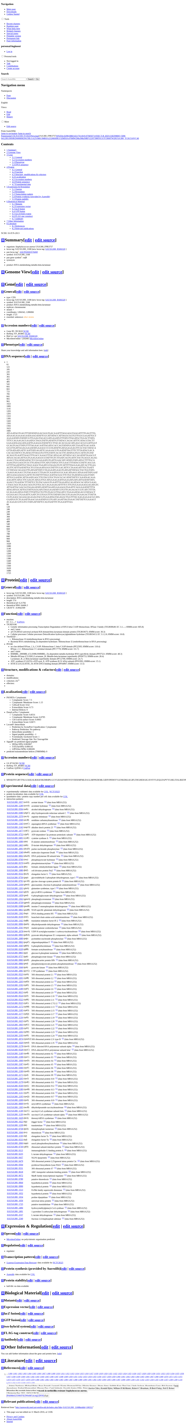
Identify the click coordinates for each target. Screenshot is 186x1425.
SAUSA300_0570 (15, 863)
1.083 (51, 1380)
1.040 (23, 1376)
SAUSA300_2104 (15, 884)
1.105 (156, 1380)
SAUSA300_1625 (15, 1021)
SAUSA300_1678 (15, 867)
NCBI (26, 331)
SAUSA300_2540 (15, 1218)
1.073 (180, 1376)
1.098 (123, 1380)
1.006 (39, 1373)
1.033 (167, 1373)
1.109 (175, 1380)
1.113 (18, 1383)
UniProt (26, 768)
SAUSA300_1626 (15, 1043)
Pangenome (6, 136)
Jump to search (24, 133)
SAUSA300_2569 (15, 820)
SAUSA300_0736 (15, 1147)
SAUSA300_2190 (15, 1071)
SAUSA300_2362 (15, 899)
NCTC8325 (26, 136)
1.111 (9, 1383)
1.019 (101, 1373)
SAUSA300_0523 (15, 974)
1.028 (144, 1373)
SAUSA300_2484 (15, 1208)
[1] (45, 802)
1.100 (132, 1380)
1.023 (120, 1373)
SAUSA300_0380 (15, 813)
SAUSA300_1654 (15, 1197)
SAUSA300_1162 (15, 920)
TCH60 (107, 138)
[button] (2, 19)
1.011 (63, 1373)
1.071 (171, 1376)
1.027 (139, 1373)
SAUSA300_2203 (15, 981)
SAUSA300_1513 (15, 1190)
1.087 (70, 1380)
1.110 (180, 1380)
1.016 (86, 1373)
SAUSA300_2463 (15, 845)
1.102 (142, 1380)
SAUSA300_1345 (15, 823)
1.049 (66, 1376)
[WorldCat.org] (31, 1395)
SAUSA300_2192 (15, 985)
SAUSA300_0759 (15, 902)
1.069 (161, 1376)
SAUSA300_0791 (15, 881)
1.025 (129, 1373)
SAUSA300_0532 (15, 874)
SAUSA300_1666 (15, 1060)
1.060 (118, 1376)
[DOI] (41, 1395)
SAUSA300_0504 (15, 1165)
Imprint (10, 1421)
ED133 (109, 136)
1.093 (99, 1380)
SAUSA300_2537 (15, 1215)
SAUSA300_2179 (15, 1082)
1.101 (137, 1380)
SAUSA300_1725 (15, 1204)
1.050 (70, 1376)
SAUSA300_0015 (15, 992)
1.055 (94, 1376)
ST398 (95, 138)
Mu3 (79, 138)
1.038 (13, 1376)
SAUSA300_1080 (15, 870)
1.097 (118, 1380)
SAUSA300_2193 (15, 1035)
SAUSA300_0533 (15, 1139)
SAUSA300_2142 (15, 827)
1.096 (113, 1380)
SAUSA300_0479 (15, 1161)
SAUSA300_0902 (15, 942)
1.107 (166, 1380)
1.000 (10, 1373)
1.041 (28, 1376)
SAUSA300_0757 (15, 956)
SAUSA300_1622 (15, 1121)
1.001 (15, 1373)
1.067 (152, 1376)
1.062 (128, 1376)
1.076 (18, 1380)
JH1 (7, 138)
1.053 (85, 1376)
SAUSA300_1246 (15, 805)
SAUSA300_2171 (15, 1075)
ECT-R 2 (102, 136)
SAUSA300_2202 (15, 1032)
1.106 (161, 1380)
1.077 (23, 1380)
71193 (95, 136)
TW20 (113, 138)
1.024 (125, 1373)
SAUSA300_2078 (15, 931)
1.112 (13, 1383)
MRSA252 (47, 138)
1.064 (137, 1376)
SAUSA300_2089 (15, 938)
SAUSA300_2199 (15, 1028)
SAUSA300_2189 (15, 989)
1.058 (109, 1376)
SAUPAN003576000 (29, 252)
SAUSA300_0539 (15, 917)
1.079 (32, 1380)
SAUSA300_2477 (15, 831)
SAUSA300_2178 (15, 1046)
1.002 (20, 1373)
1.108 (171, 1380)
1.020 (105, 1373)
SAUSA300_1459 (15, 895)
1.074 (9, 1380)
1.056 (99, 1376)
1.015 (82, 1373)
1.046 (51, 1376)
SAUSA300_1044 (15, 1132)
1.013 (72, 1373)
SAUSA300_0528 (15, 1050)
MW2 (74, 138)
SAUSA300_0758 (15, 1129)
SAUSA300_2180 (15, 1089)
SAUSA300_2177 (15, 1014)
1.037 (9, 1376)
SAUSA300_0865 (15, 953)
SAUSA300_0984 (15, 963)
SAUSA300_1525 (15, 892)
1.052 (80, 1376)
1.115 (28, 1383)
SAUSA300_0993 (15, 935)
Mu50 (83, 138)
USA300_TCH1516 (125, 138)
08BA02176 (74, 136)
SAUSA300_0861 (15, 910)
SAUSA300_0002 (15, 856)
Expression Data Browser (21, 1262)
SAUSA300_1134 (15, 1017)
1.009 (53, 1373)
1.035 (177, 1373)
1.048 (61, 1376)
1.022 (115, 1373)
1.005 (34, 1373)
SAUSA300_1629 (15, 1118)
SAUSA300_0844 (15, 1182)
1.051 (75, 1376)
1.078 (28, 1380)
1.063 (132, 1376)
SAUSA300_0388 (15, 906)
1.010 (58, 1373)
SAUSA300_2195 (15, 1096)
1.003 (24, 1373)
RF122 (89, 138)
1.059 (113, 1376)
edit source (45, 239)
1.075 (13, 1380)
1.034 (172, 1373)
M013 (39, 138)
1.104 (152, 1380)
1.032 (163, 1373)
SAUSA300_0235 (15, 1154)
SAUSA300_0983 (15, 960)
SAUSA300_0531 (15, 1168)
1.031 (158, 1373)
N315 (18, 136)
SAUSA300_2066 (15, 1143)
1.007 (44, 1373)
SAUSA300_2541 (15, 928)
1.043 (37, 1376)
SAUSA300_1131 (15, 1093)
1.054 (90, 1376)
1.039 (18, 1376)
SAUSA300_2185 (15, 1010)
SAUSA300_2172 (15, 1007)
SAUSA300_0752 (15, 834)
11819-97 (84, 136)
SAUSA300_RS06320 (55, 249)
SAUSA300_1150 (15, 1136)
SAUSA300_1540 (15, 852)
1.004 (29, 1373)
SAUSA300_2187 (15, 1064)
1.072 (175, 1376)
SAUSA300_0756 (15, 877)
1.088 (75, 1380)
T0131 (101, 138)
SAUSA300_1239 (15, 1125)
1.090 (85, 1380)
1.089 (80, 1380)
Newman (35, 136)
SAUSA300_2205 (15, 1078)
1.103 (147, 1380)
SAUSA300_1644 (15, 967)
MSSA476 (67, 138)
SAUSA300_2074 (15, 1039)
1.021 (110, 1373)
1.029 (148, 1373)
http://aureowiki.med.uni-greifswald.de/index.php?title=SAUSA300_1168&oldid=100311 (54, 1407)
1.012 (67, 1373)
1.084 (56, 1380)
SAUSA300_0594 (15, 809)
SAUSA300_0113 (15, 1150)
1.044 (42, 1376)
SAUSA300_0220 (15, 949)
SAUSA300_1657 (15, 802)
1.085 (61, 1380)
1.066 (147, 1376)
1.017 (91, 1373)
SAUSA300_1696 (15, 841)
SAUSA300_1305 (15, 1107)
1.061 (123, 1376)
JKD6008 (17, 138)
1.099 (128, 1380)
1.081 (42, 1380)
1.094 (104, 1380)
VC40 (136, 138)
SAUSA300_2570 (15, 816)
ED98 (114, 136)
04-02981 (65, 136)
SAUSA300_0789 (15, 1179)
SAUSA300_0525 (15, 1003)
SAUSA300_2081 (15, 971)
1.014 (77, 1373)
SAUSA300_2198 (15, 1057)
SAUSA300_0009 (15, 1103)
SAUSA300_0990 (15, 1186)
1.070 (166, 1376)
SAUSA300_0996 (15, 924)
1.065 (142, 1376)
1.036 (182, 1373)
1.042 (32, 1376)
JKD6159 (25, 138)
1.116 (32, 1383)
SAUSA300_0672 (15, 1175)
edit (28, 239)
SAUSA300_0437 (15, 1157)
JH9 (11, 138)
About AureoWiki (14, 1419)
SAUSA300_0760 (15, 859)
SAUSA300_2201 (15, 978)
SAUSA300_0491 (15, 838)
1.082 (47, 1380)
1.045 (47, 1376)
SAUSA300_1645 (15, 946)
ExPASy (21, 622)
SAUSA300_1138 (15, 1111)
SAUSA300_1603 (15, 1025)
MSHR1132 (57, 138)
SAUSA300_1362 (15, 913)
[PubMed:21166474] (15, 1395)
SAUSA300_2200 (15, 1100)
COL (13, 136)
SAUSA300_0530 (15, 1086)
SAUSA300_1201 (15, 888)
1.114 (23, 1383)
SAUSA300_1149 (15, 1053)
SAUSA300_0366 (15, 1068)
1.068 (156, 1376)
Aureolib (10, 1274)
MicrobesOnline (37, 338)
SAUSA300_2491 (15, 1211)
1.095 (109, 1380)
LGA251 (33, 138)
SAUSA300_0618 (15, 1172)
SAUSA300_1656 (15, 1200)
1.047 (56, 1376)
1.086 (66, 1380)
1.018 (96, 1373)
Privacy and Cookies (15, 1416)
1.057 (104, 1376)
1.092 (94, 1380)
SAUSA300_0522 (15, 999)
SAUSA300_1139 (15, 1114)
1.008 (48, 1373)
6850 (90, 136)
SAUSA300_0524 (15, 996)
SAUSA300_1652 (15, 1193)
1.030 (153, 1373)
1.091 (90, 1380)
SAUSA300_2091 (15, 849)
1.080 (37, 1380)
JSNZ (58, 136)
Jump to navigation (9, 133)
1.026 (134, 1373)
